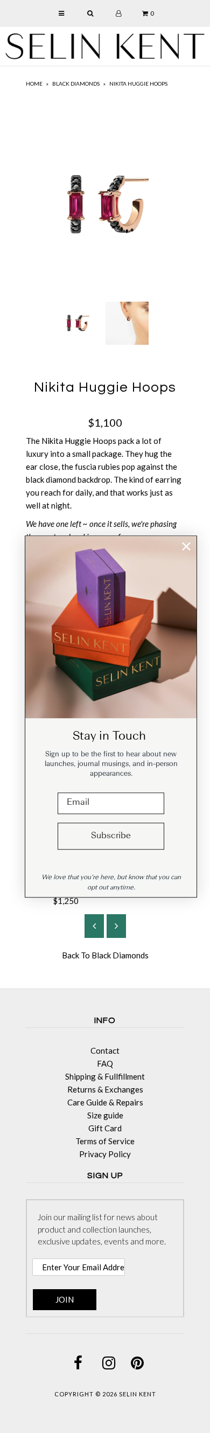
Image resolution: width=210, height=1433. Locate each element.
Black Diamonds (76, 83)
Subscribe (111, 836)
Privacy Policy (105, 1154)
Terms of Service (105, 1141)
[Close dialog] (186, 546)
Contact (105, 1050)
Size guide (105, 1115)
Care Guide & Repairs (105, 1102)
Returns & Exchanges (105, 1089)
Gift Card (105, 1128)
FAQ (105, 1063)
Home (34, 83)
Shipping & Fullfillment (105, 1076)
